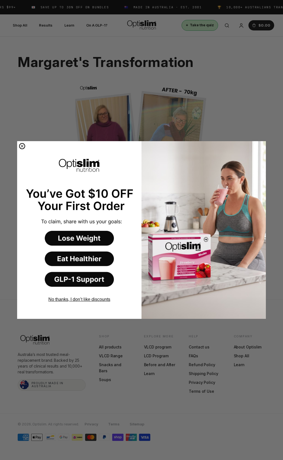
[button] (79, 238)
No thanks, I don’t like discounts (79, 299)
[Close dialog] (22, 146)
